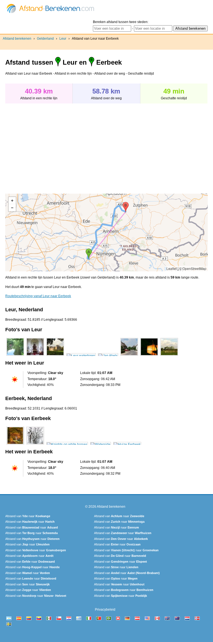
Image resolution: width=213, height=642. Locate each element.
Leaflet (171, 268)
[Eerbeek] (15, 444)
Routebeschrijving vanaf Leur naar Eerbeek (38, 296)
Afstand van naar (27, 516)
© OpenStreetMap (192, 268)
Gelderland (45, 39)
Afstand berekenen (17, 39)
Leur (62, 39)
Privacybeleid (105, 609)
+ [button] (12, 200)
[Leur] (15, 356)
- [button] (12, 207)
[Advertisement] (51, 145)
